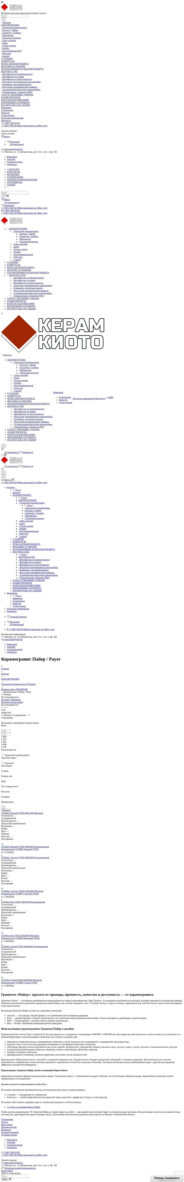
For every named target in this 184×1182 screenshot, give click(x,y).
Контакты (6, 1129)
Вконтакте (12, 156)
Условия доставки (10, 1132)
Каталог (17, 492)
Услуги (4, 1122)
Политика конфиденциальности (20, 1168)
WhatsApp (12, 164)
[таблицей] (7, 707)
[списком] (4, 707)
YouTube (11, 159)
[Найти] (3, 19)
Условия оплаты (9, 1135)
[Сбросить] (3, 807)
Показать (6, 810)
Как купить (6, 1124)
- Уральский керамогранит (37, 508)
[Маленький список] (2, 710)
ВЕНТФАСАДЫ (26, 557)
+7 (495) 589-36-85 (11, 123)
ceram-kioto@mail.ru (13, 149)
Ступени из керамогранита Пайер (23, 1107)
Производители (9, 1127)
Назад (18, 490)
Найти (4, 1179)
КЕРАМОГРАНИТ (27, 500)
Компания (18, 598)
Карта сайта (7, 1171)
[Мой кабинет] (2, 449)
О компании (7, 1119)
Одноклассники (15, 162)
